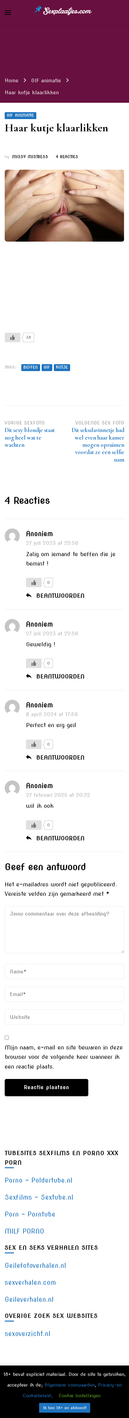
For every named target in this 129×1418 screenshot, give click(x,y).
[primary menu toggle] (8, 12)
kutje (62, 367)
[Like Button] (12, 337)
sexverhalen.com (30, 1282)
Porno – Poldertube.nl (38, 1180)
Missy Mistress (30, 157)
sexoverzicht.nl (27, 1334)
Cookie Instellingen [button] (80, 1396)
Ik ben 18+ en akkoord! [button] (64, 1407)
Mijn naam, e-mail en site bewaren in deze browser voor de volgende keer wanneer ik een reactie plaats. (64, 1057)
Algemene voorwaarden (69, 1385)
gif (47, 367)
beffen (30, 367)
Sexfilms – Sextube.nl (39, 1197)
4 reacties (67, 157)
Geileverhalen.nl (29, 1299)
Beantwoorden (60, 595)
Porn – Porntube (30, 1214)
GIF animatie (20, 115)
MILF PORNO (24, 1231)
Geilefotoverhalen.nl (35, 1265)
